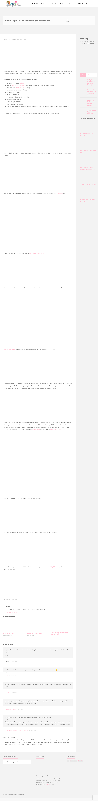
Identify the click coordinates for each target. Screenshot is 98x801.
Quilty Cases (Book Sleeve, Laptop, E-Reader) (91, 82)
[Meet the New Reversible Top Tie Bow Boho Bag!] (83, 92)
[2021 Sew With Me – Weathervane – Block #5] (88, 161)
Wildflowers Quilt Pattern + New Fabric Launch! (91, 102)
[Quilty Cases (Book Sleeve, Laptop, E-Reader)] (83, 82)
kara (7, 676)
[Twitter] (79, 761)
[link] (86, 3)
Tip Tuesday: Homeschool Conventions (59, 633)
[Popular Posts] (88, 75)
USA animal (60, 193)
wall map (21, 83)
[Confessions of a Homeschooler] (13, 3)
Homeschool (15, 39)
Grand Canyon (36, 429)
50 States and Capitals (21, 88)
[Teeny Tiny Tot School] (38, 625)
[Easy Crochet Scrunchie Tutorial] (88, 193)
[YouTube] (76, 761)
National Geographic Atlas (19, 85)
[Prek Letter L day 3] (14, 625)
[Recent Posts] (83, 75)
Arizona (7, 600)
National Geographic (55, 429)
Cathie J (8, 692)
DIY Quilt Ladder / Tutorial (88, 184)
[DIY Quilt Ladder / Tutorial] (88, 178)
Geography (71, 20)
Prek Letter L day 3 (9, 633)
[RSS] (81, 761)
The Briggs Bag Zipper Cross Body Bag (91, 111)
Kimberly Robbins (11, 709)
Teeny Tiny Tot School (34, 633)
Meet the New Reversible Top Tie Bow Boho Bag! (91, 92)
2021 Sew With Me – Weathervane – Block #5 (87, 168)
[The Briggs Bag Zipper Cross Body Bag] (83, 112)
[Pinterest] (73, 761)
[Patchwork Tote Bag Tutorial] (88, 127)
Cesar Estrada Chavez (10, 349)
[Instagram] (71, 761)
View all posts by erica (12, 612)
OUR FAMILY (49, 784)
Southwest (23, 39)
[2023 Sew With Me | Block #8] (88, 144)
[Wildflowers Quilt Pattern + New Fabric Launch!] (83, 102)
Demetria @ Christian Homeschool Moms (17, 730)
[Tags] (94, 75)
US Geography (14, 600)
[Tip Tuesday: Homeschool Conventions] (62, 625)
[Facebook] (68, 761)
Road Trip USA (52, 567)
